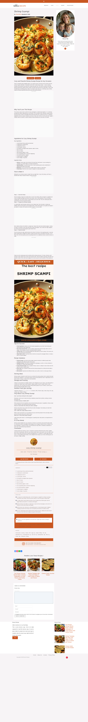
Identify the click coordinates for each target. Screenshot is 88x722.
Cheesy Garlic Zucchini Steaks (48, 574)
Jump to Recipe (30, 78)
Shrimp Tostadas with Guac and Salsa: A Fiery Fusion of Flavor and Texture (34, 576)
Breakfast (46, 5)
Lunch (52, 5)
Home (34, 655)
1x (47, 467)
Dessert (62, 5)
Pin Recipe (43, 459)
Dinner (57, 5)
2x (49, 467)
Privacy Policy (51, 655)
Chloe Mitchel (19, 14)
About (15, 637)
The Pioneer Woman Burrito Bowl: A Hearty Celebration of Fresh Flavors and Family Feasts (20, 576)
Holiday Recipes (70, 5)
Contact (45, 655)
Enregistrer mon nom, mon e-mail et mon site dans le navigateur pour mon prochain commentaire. (34, 614)
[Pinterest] (44, 1)
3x (51, 467)
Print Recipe (37, 78)
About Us (40, 655)
